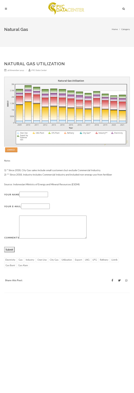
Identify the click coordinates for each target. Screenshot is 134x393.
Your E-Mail (12, 206)
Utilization (67, 259)
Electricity (10, 259)
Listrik (114, 259)
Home (115, 29)
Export (78, 259)
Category (125, 29)
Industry (30, 259)
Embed (11, 150)
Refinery (104, 259)
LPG (95, 259)
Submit (9, 249)
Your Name (11, 194)
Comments (11, 237)
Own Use (42, 259)
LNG (87, 259)
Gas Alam (23, 265)
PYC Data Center (39, 70)
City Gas (54, 259)
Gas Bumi (10, 265)
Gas (20, 259)
